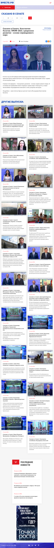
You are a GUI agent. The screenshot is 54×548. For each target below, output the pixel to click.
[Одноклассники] (48, 41)
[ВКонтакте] (46, 41)
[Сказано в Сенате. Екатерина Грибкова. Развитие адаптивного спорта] (40, 357)
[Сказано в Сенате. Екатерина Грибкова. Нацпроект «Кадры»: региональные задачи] (40, 181)
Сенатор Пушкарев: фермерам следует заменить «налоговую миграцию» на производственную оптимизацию (25, 475)
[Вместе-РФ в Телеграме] (35, 545)
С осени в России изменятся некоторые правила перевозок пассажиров (25, 497)
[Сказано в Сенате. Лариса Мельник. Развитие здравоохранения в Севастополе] (40, 216)
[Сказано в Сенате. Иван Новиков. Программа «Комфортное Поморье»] (13, 423)
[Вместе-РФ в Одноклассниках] (32, 545)
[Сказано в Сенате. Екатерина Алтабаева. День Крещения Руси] (40, 146)
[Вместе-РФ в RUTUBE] (38, 545)
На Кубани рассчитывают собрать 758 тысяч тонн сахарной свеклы (27, 486)
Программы (47, 28)
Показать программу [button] (22, 7)
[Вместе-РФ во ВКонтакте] (29, 545)
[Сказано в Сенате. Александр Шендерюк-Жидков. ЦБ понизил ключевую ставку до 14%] (13, 242)
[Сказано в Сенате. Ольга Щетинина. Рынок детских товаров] (13, 144)
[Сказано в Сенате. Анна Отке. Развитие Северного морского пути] (13, 352)
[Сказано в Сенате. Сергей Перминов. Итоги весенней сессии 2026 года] (40, 253)
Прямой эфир (8, 7)
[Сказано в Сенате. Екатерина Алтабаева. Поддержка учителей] (40, 428)
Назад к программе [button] (47, 29)
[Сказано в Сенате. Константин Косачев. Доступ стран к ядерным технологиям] (40, 112)
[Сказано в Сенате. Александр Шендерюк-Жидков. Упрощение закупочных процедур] (13, 279)
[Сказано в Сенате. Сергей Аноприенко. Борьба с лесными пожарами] (13, 209)
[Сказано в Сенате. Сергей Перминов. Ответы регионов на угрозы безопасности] (13, 175)
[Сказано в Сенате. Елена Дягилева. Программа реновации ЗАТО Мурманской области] (40, 322)
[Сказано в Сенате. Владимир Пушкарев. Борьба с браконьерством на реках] (13, 386)
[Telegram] (50, 41)
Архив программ (7, 21)
